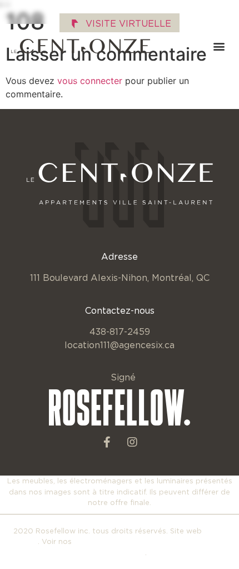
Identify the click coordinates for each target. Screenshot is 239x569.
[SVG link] (80, 46)
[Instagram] (132, 442)
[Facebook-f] (107, 442)
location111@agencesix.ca (119, 345)
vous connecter (89, 80)
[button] (219, 46)
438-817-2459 (119, 331)
